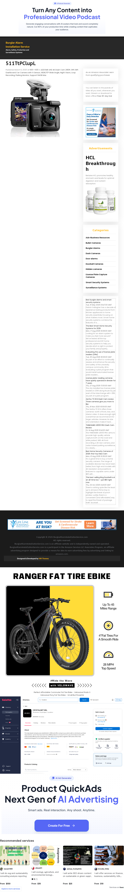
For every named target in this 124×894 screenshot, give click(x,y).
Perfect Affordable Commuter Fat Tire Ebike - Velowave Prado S (62, 692)
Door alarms (92, 258)
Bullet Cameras (93, 243)
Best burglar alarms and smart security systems (99, 301)
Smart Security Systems (97, 282)
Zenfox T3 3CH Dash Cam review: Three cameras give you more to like (100, 401)
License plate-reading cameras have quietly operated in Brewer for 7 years (101, 380)
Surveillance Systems (96, 287)
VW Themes (43, 559)
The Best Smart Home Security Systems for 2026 (99, 327)
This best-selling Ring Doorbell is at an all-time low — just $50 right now (100, 480)
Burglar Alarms (93, 248)
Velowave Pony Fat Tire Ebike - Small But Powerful (62, 695)
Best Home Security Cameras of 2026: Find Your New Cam (99, 452)
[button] (62, 58)
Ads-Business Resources (98, 237)
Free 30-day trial (104, 96)
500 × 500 (34, 69)
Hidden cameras (94, 269)
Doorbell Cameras (94, 264)
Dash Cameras (93, 253)
